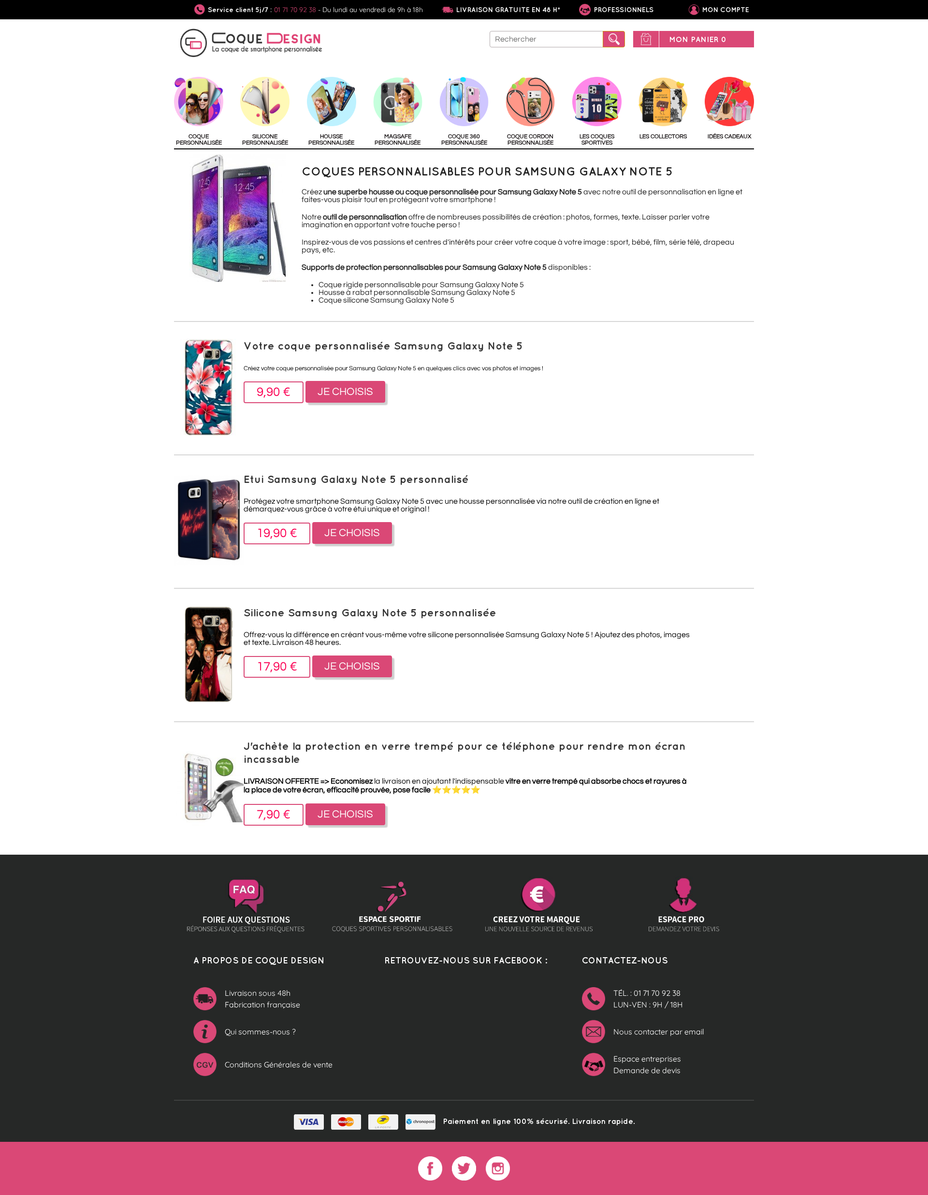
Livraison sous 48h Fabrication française (262, 998)
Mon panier (697, 39)
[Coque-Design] (251, 44)
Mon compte (725, 10)
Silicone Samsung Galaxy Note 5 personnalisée (370, 612)
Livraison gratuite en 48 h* (508, 10)
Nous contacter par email (658, 1031)
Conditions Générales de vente (279, 1064)
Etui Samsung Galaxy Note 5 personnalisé (356, 479)
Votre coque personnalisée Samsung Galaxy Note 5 (383, 345)
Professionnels (622, 10)
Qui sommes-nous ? (260, 1031)
